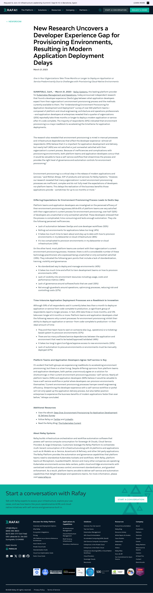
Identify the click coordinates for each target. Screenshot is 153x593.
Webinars (118, 544)
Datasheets (119, 541)
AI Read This (140, 556)
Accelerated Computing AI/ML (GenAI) (96, 538)
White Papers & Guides (123, 535)
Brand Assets (140, 562)
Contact (138, 559)
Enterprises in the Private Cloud (94, 544)
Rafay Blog (118, 529)
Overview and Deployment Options (44, 526)
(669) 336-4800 (12, 531)
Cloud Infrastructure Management (69, 535)
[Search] (100, 10)
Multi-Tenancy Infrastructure (67, 540)
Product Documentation (123, 526)
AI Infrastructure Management (68, 529)
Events (138, 541)
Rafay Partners (140, 544)
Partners (138, 532)
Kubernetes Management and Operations (56, 95)
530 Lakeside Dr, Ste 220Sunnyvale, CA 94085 (16, 538)
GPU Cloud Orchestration (92, 535)
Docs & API (119, 554)
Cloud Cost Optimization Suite (43, 553)
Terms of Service (53, 590)
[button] (28, 10)
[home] (11, 10)
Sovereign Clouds (89, 559)
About (138, 526)
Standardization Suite (40, 550)
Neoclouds (87, 562)
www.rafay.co (44, 477)
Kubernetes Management (92, 532)
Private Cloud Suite (39, 547)
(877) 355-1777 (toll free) (16, 534)
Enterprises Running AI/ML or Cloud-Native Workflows (98, 552)
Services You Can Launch (92, 526)
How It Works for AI (39, 543)
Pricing (35, 535)
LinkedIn (69, 419)
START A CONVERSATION (116, 10)
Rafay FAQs (119, 551)
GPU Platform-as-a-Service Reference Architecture (45, 539)
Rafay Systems (80, 91)
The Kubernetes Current (69, 423)
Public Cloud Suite (39, 556)
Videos (117, 548)
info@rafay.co (11, 528)
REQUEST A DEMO (139, 10)
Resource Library (120, 532)
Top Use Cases (89, 529)
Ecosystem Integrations (41, 532)
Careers (138, 553)
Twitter (57, 419)
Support (138, 538)
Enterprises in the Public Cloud (94, 548)
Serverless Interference (71, 544)
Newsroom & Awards (140, 549)
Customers (139, 529)
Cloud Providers (89, 556)
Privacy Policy (39, 590)
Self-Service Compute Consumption (96, 541)
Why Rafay (36, 529)
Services (139, 535)
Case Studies (119, 538)
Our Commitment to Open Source (123, 558)
